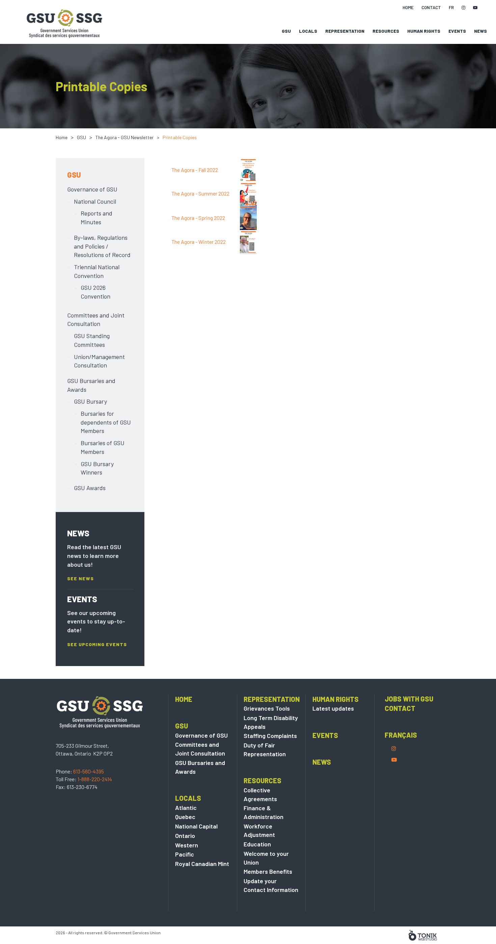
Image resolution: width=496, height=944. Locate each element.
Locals (308, 31)
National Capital (196, 826)
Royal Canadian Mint (202, 863)
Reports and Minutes (96, 217)
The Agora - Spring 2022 (198, 217)
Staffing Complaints (270, 735)
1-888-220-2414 (95, 779)
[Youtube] (394, 759)
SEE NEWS (80, 578)
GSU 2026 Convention (95, 292)
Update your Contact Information (271, 885)
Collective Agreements (260, 794)
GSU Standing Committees (92, 340)
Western (186, 845)
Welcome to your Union (266, 858)
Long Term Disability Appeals (271, 722)
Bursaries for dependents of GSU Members (106, 422)
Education (257, 844)
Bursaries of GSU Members (103, 447)
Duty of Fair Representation (265, 749)
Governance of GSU (92, 189)
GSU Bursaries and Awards (91, 385)
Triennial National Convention (96, 271)
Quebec (185, 816)
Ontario (185, 835)
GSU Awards (90, 487)
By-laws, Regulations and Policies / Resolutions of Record (102, 246)
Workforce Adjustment (259, 830)
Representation (344, 31)
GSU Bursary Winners (97, 468)
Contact (400, 708)
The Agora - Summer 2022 (200, 193)
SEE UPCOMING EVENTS (97, 644)
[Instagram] (393, 748)
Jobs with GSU (409, 699)
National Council (95, 201)
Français (401, 735)
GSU (286, 31)
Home (61, 137)
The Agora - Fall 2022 (194, 170)
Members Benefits (268, 871)
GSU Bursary (90, 401)
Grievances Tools (267, 708)
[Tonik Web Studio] (423, 934)
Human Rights (423, 31)
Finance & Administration (263, 812)
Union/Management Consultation (99, 361)
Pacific (184, 854)
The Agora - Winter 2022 (198, 241)
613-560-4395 (88, 771)
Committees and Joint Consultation (96, 319)
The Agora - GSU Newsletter (124, 137)
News (480, 31)
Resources (386, 31)
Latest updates (333, 708)
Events (457, 31)
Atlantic (186, 807)
